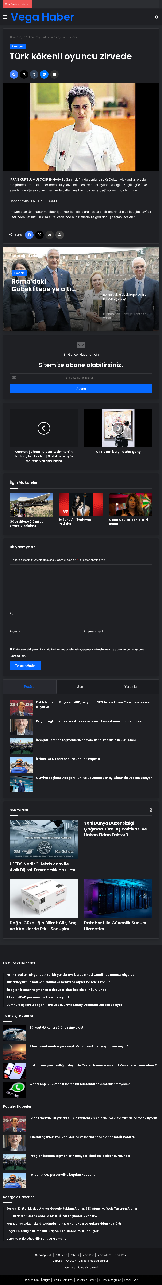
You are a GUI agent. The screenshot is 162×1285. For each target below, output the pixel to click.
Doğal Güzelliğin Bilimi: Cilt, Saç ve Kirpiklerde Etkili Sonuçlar (43, 926)
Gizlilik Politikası (63, 1280)
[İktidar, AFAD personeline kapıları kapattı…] (21, 765)
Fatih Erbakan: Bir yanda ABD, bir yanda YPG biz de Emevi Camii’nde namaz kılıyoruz (94, 1118)
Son (80, 687)
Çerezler (81, 1280)
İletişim (45, 1280)
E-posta (16, 631)
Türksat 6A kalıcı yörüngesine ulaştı (57, 1027)
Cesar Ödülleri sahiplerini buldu (128, 522)
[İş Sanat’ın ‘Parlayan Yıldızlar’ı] (81, 504)
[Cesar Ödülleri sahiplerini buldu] (130, 504)
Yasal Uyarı (131, 1280)
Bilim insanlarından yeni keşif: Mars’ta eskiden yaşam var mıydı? (79, 1046)
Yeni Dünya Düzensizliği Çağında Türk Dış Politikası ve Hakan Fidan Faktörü (115, 829)
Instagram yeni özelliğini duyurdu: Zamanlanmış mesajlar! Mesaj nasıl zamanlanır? (93, 1065)
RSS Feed (61, 1255)
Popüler (30, 687)
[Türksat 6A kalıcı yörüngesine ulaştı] (14, 1033)
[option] (81, 289)
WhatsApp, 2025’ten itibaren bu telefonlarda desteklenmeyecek (80, 1084)
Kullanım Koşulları (110, 1280)
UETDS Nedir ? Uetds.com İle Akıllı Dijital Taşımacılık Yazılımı (42, 867)
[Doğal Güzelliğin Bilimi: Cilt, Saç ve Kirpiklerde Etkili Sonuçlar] (44, 898)
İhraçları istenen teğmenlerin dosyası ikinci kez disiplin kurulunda (86, 740)
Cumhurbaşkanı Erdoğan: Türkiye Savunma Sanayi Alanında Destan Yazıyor (94, 778)
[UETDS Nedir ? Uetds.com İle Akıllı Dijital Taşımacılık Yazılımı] (44, 839)
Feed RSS (88, 1255)
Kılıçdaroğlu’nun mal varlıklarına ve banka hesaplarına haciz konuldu (89, 721)
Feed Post (120, 1255)
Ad (13, 613)
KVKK (92, 1280)
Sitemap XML (43, 1255)
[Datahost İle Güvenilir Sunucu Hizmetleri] (118, 898)
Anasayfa (18, 37)
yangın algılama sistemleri (81, 1267)
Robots (74, 1255)
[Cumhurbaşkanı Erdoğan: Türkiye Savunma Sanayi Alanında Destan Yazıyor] (21, 784)
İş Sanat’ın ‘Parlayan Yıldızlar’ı (75, 521)
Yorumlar (131, 687)
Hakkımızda (31, 1280)
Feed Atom (104, 1255)
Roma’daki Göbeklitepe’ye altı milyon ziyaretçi (41, 285)
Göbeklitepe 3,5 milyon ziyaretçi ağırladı (27, 523)
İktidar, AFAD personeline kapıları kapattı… (69, 759)
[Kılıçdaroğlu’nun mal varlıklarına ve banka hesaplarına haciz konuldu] (21, 727)
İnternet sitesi (93, 631)
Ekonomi (33, 37)
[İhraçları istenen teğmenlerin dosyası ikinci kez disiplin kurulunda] (21, 746)
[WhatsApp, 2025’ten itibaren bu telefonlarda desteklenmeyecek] (14, 1090)
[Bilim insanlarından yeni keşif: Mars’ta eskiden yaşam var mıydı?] (14, 1052)
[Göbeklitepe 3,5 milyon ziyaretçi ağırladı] (31, 505)
